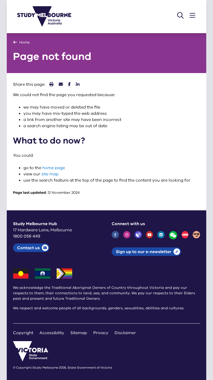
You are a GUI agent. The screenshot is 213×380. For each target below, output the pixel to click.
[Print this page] (51, 84)
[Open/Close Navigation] (192, 15)
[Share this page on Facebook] (69, 84)
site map (49, 174)
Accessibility (51, 333)
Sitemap (78, 333)
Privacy (100, 333)
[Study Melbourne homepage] (47, 16)
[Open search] (180, 15)
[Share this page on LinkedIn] (77, 84)
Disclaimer (125, 333)
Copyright (23, 333)
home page (53, 168)
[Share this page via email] (61, 84)
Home (24, 42)
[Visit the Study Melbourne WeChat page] (173, 235)
